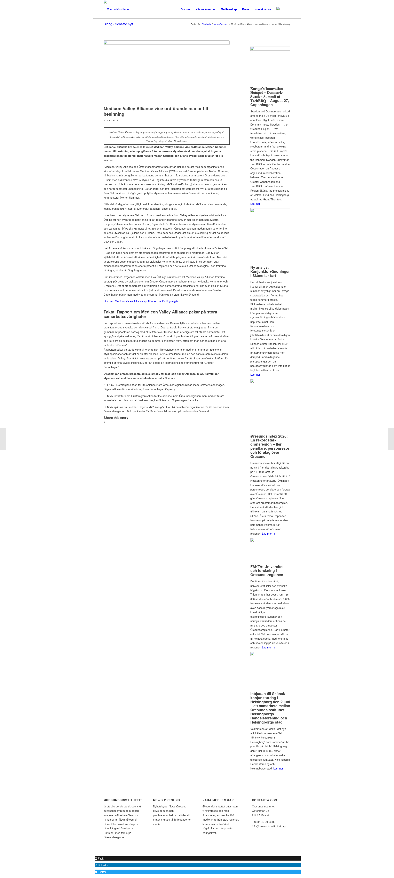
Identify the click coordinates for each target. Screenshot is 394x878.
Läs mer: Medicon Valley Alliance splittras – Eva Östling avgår (141, 301)
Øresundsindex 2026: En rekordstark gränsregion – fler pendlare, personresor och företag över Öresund (269, 446)
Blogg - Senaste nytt (118, 24)
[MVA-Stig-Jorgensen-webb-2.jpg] (167, 72)
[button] (99, 858)
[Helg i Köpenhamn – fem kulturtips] (3, 439)
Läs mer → (256, 204)
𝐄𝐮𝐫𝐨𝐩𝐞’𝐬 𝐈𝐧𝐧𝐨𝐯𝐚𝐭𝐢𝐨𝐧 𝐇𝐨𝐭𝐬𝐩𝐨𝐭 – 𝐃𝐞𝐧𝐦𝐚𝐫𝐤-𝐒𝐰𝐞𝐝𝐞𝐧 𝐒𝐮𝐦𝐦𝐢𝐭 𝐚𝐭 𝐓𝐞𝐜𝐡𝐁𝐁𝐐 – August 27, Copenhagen (269, 96)
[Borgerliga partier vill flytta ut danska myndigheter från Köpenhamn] (391, 439)
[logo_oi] (116, 9)
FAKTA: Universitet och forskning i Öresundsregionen (267, 570)
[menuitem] (185, 9)
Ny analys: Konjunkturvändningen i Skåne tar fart (270, 271)
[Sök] (286, 9)
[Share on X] (109, 422)
